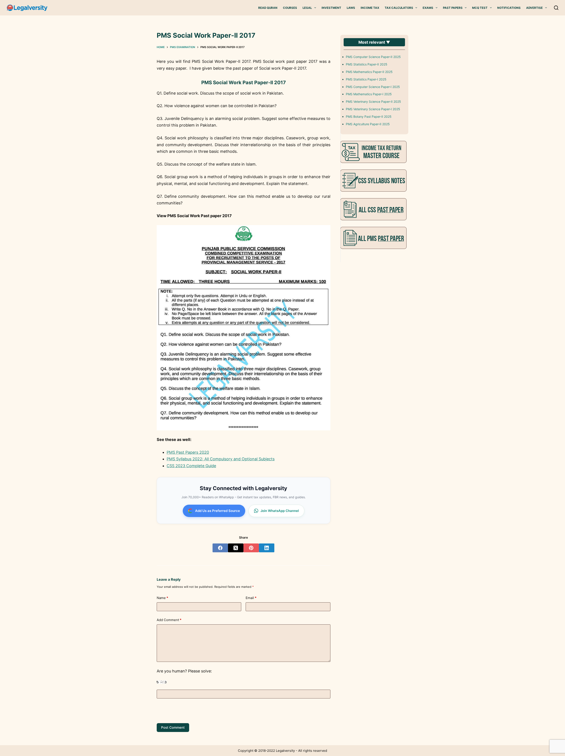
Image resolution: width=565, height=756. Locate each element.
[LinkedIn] (266, 547)
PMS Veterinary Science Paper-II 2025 (373, 101)
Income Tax (370, 7)
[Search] (556, 8)
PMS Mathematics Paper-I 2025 (369, 94)
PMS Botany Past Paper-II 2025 (369, 116)
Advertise (534, 7)
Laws (351, 7)
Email (251, 598)
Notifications (509, 7)
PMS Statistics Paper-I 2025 (366, 79)
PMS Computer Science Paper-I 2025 (373, 87)
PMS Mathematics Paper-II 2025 (369, 72)
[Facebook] (220, 547)
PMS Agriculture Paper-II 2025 (368, 124)
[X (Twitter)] (235, 547)
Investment (331, 7)
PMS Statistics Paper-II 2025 (366, 64)
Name (162, 598)
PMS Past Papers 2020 (188, 452)
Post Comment (173, 727)
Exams (428, 7)
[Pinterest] (251, 547)
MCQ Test (480, 7)
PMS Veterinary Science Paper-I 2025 (373, 109)
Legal (307, 7)
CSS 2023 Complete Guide (191, 465)
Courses (290, 7)
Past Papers (453, 7)
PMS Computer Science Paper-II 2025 (373, 57)
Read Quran (267, 7)
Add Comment (169, 620)
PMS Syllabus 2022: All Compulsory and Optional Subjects (221, 459)
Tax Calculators (399, 7)
